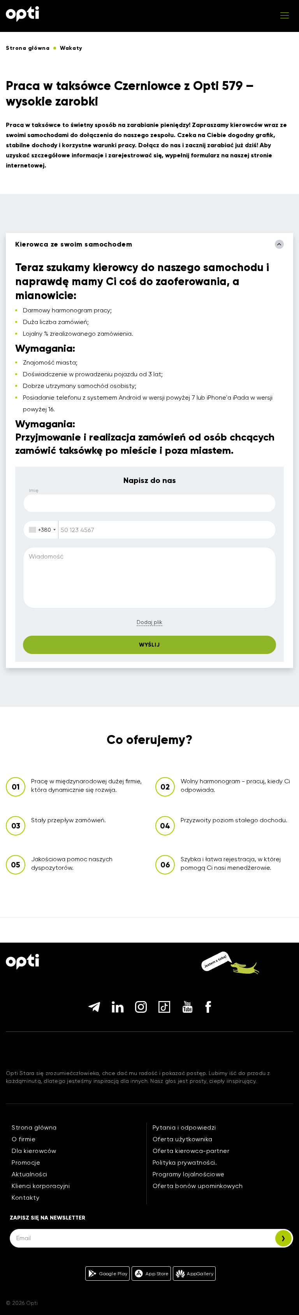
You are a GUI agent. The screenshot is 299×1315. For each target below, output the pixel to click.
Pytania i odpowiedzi (184, 1127)
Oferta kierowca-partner (191, 1151)
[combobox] (40, 530)
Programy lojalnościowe (189, 1174)
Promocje (26, 1162)
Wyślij (149, 645)
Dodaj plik (149, 622)
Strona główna (34, 1127)
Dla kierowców (34, 1151)
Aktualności (29, 1174)
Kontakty (25, 1197)
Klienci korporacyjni (41, 1186)
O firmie (23, 1139)
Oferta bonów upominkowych (198, 1186)
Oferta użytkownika (183, 1139)
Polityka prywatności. (185, 1162)
